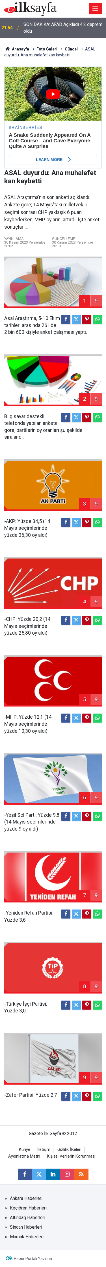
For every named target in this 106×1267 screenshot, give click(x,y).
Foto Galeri (46, 49)
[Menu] (95, 9)
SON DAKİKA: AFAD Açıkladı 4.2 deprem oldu (62, 28)
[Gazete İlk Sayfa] (30, 8)
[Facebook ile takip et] (25, 1174)
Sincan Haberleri (26, 1227)
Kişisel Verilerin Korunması (71, 1156)
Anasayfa (20, 49)
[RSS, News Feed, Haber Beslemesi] (81, 1174)
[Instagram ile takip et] (67, 1174)
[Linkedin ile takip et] (53, 1174)
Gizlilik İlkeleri (69, 1149)
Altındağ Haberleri (27, 1217)
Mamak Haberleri (27, 1236)
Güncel (71, 49)
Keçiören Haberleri (28, 1208)
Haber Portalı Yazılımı (33, 1258)
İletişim (43, 1149)
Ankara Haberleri (26, 1198)
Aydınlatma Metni (24, 1156)
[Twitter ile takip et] (39, 1174)
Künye (24, 1149)
